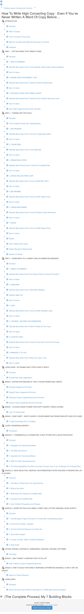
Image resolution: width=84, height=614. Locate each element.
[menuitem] (1, 5)
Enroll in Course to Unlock (42, 608)
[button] (1, 2)
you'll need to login (50, 605)
